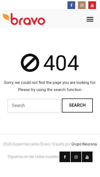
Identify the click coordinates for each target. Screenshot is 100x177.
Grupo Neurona (84, 144)
